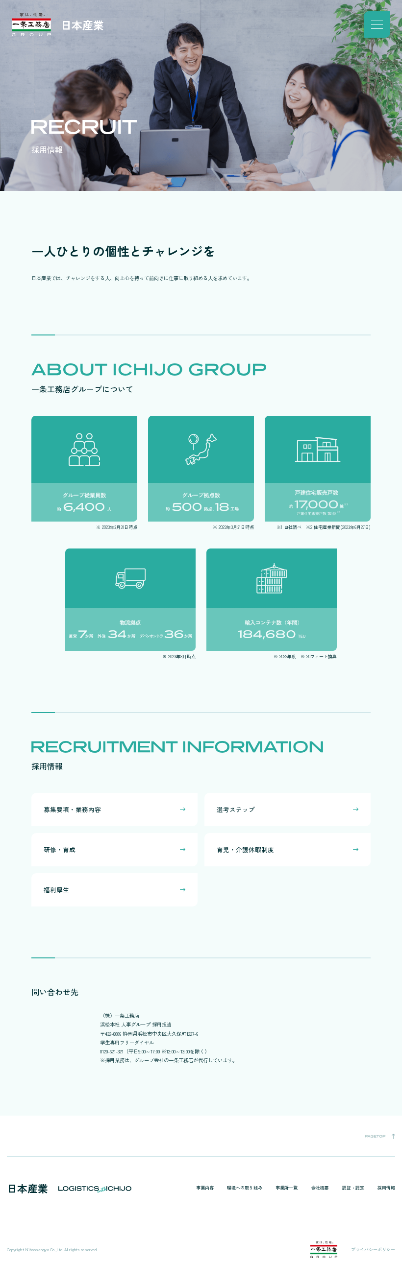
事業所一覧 (287, 1188)
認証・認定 (353, 1188)
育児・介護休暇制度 (245, 849)
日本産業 (82, 24)
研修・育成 (59, 849)
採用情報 (386, 1188)
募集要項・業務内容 (72, 809)
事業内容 (205, 1188)
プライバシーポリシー (373, 1249)
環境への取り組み (244, 1188)
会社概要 (320, 1188)
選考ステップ (236, 809)
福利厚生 (56, 889)
